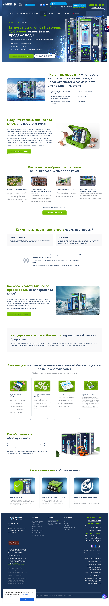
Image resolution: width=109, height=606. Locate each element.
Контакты (66, 13)
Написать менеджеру (79, 5)
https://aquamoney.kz (95, 550)
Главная (11, 13)
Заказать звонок (30, 4)
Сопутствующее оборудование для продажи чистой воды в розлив (38, 535)
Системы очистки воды (37, 530)
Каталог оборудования (22, 13)
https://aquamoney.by (95, 553)
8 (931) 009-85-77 (96, 5)
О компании (35, 13)
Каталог (35, 518)
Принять (27, 599)
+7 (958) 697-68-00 (66, 7)
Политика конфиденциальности (59, 595)
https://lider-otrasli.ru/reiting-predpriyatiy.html (16, 563)
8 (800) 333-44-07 (93, 518)
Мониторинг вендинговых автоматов (54, 523)
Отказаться (12, 599)
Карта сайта (67, 529)
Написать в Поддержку (59, 4)
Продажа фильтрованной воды (38, 527)
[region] (19, 596)
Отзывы (51, 13)
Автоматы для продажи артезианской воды (37, 521)
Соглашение (70, 595)
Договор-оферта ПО (69, 527)
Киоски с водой (36, 524)
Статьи (58, 13)
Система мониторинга (93, 13)
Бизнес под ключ (52, 521)
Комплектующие (36, 539)
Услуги (43, 13)
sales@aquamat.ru (98, 7)
